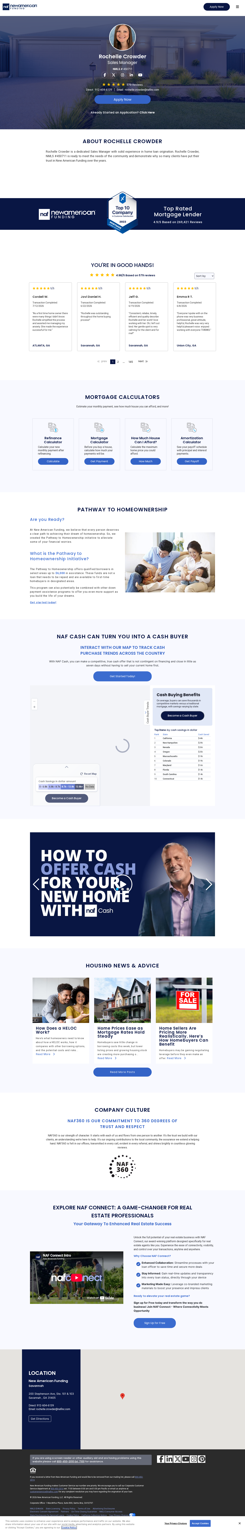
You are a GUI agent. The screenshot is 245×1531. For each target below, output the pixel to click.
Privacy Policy (69, 1509)
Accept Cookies (200, 1523)
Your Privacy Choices (119, 1515)
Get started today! (43, 602)
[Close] (239, 1523)
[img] (122, 884)
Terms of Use (84, 1509)
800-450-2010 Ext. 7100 (70, 1461)
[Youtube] (140, 75)
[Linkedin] (131, 75)
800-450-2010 (57, 1489)
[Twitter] (114, 75)
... (124, 361)
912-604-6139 (103, 89)
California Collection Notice (94, 1515)
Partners (65, 1512)
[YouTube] (185, 1459)
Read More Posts (122, 1072)
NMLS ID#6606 (36, 1509)
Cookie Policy (73, 1515)
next (141, 361)
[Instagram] (122, 75)
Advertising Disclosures (104, 1509)
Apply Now (217, 7)
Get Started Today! (122, 676)
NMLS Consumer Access (110, 1512)
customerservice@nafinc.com (44, 1492)
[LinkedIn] (169, 1459)
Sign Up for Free (154, 1323)
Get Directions (40, 1418)
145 (130, 361)
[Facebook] (105, 75)
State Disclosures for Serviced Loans (47, 1515)
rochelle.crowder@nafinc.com (142, 89)
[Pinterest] (201, 1459)
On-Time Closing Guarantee (84, 1512)
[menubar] (237, 6)
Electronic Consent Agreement (44, 1512)
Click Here (147, 112)
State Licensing (53, 1509)
